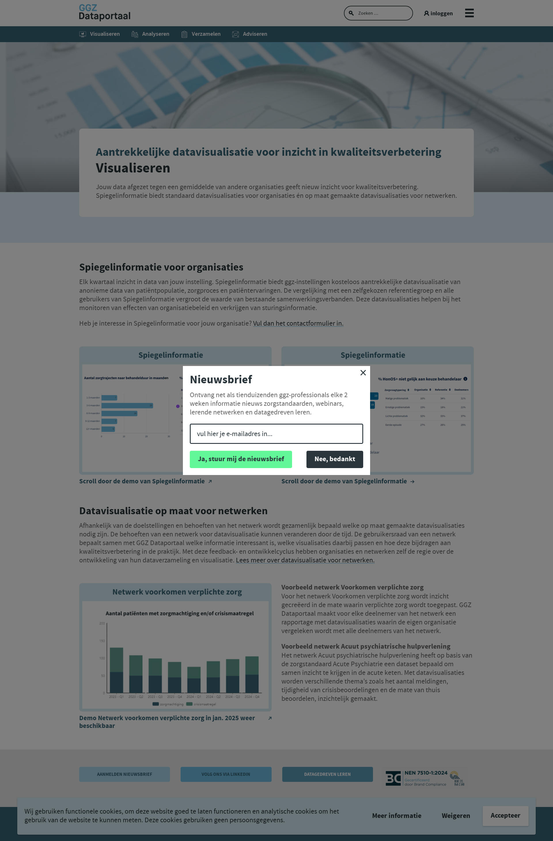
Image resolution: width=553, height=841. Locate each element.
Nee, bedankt (335, 459)
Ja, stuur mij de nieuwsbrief (241, 459)
